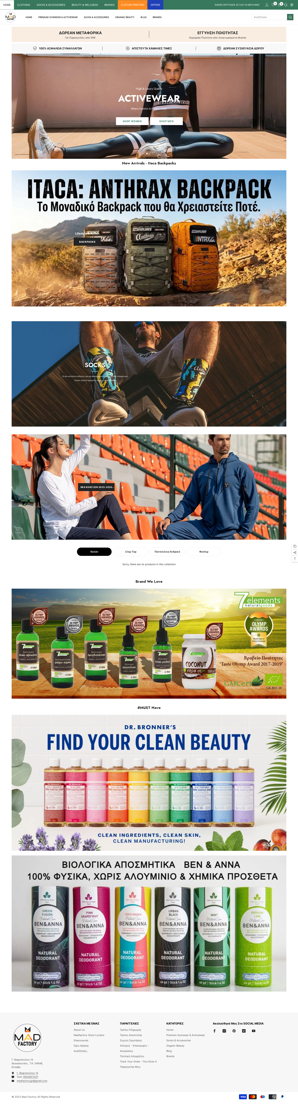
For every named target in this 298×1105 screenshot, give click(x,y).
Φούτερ (203, 551)
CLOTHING (23, 4)
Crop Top (130, 551)
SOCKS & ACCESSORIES (51, 4)
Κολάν (94, 551)
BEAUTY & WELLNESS (85, 4)
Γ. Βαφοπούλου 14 (27, 1073)
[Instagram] (224, 1031)
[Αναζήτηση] (272, 17)
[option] (149, 106)
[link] (80, 34)
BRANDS (109, 4)
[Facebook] (214, 1031)
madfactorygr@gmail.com (32, 1080)
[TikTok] (244, 1031)
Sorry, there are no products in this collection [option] (149, 564)
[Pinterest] (234, 1031)
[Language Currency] (291, 4)
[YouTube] (253, 1031)
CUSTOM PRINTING (132, 4)
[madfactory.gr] (149, 238)
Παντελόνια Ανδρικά (167, 551)
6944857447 (30, 1076)
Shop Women (132, 121)
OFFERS (155, 4)
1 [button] (147, 153)
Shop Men (166, 121)
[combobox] (269, 17)
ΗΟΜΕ (7, 4)
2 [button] (151, 153)
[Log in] (267, 4)
